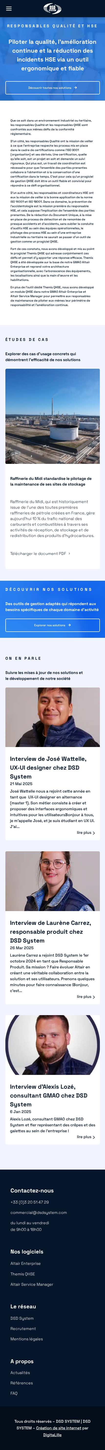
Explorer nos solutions (49, 625)
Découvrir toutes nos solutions (49, 88)
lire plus (84, 832)
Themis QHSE (22, 1274)
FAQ (14, 1393)
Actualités (20, 1372)
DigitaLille (52, 1434)
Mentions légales (26, 1339)
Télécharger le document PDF (38, 553)
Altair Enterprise (25, 1263)
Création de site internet (58, 1428)
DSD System (22, 1318)
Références (21, 1383)
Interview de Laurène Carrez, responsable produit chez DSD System (50, 931)
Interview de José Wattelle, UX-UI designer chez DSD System (48, 767)
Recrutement (23, 1328)
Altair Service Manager (31, 1284)
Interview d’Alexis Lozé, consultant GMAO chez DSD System (48, 1095)
